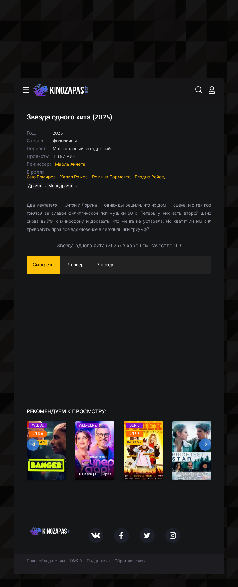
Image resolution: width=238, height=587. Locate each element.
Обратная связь (129, 561)
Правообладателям (46, 561)
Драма (34, 186)
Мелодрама (60, 186)
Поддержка (98, 561)
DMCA (76, 561)
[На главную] (119, 90)
